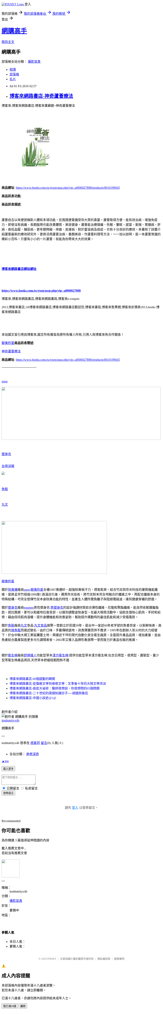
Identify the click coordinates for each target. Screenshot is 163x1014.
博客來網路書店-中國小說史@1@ (33, 698)
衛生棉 (12, 655)
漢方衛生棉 (60, 655)
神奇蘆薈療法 (11, 351)
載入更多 (8, 768)
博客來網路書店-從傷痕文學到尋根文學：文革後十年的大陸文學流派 (58, 683)
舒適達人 (30, 655)
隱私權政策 (103, 958)
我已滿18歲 (9, 1006)
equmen (29, 607)
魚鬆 (5, 489)
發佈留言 (8, 793)
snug (5, 381)
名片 (13, 79)
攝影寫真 (34, 61)
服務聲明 (119, 958)
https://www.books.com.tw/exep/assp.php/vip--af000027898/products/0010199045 (68, 187)
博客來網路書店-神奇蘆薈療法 (41, 96)
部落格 (14, 74)
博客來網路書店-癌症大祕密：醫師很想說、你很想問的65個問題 (55, 688)
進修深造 (32, 754)
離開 (22, 1006)
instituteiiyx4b (10, 720)
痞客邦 (35, 743)
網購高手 (14, 30)
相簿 (13, 69)
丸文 (5, 504)
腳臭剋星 (8, 343)
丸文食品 (40, 625)
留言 (44, 743)
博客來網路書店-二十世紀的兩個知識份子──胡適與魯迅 (49, 693)
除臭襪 (12, 589)
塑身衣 (6, 454)
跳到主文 (8, 42)
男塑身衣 (56, 607)
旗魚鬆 (16, 630)
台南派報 (8, 466)
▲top (5, 761)
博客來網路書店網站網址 (19, 269)
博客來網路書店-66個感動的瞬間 (32, 679)
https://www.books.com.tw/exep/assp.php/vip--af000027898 (41, 290)
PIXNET (51, 958)
